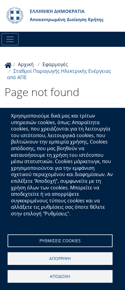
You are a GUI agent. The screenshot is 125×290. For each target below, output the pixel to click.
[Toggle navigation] (10, 39)
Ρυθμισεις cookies (60, 240)
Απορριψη (60, 258)
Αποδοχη (60, 276)
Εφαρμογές (55, 64)
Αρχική (26, 64)
